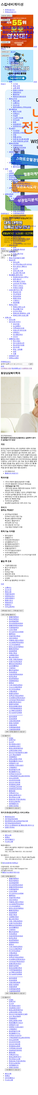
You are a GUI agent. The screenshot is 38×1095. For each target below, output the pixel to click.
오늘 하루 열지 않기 (10, 255)
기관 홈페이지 (6, 736)
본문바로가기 (10, 10)
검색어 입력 (5, 364)
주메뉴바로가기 (10, 12)
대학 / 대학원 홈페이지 (8, 614)
